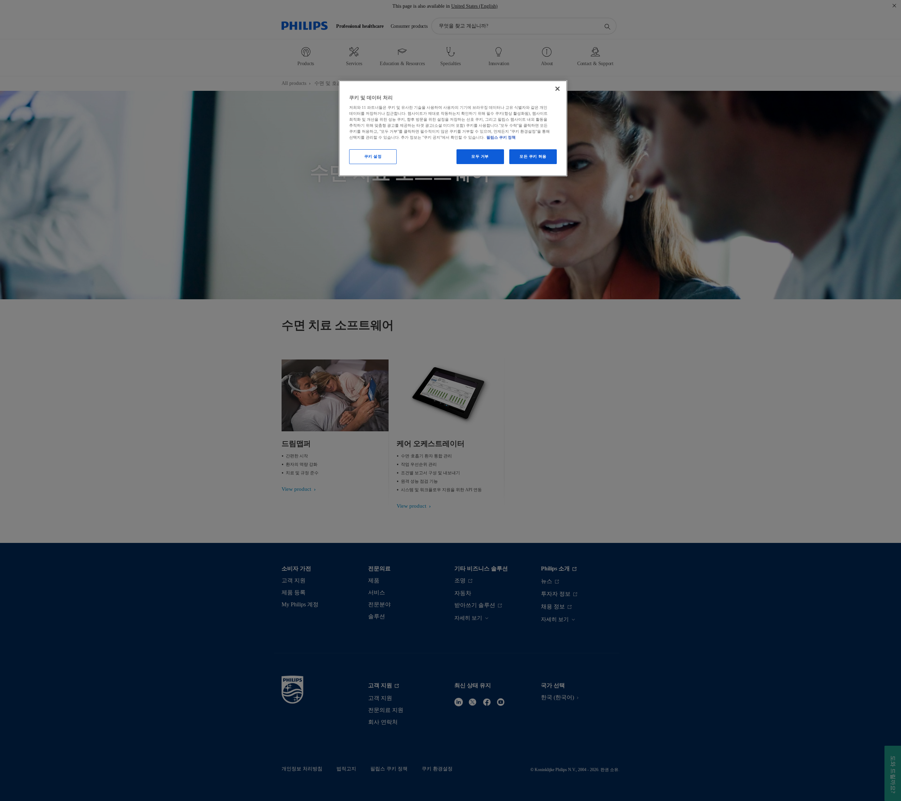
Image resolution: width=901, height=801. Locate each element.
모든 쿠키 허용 (533, 156)
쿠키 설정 (373, 156)
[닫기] (557, 88)
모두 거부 (480, 156)
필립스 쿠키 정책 (501, 137)
